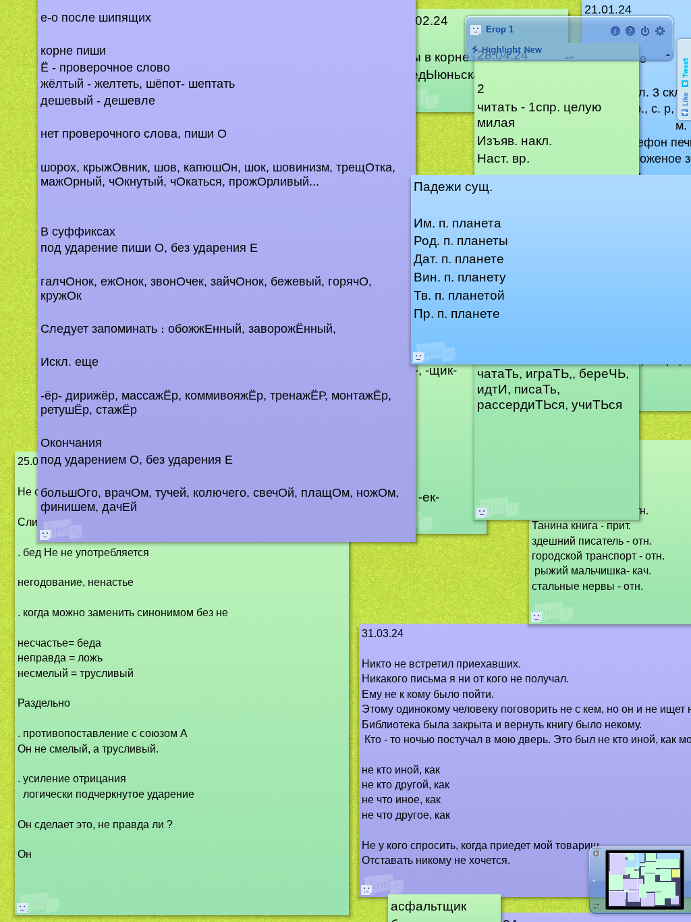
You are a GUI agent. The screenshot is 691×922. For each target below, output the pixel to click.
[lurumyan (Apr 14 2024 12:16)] (45, 534)
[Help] (630, 31)
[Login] (645, 31)
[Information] (615, 31)
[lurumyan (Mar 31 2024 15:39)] (366, 889)
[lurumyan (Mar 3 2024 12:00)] (536, 617)
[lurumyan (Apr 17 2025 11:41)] (418, 357)
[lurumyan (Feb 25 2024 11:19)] (22, 907)
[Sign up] (660, 31)
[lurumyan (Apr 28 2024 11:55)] (481, 512)
